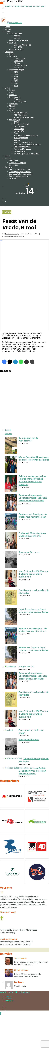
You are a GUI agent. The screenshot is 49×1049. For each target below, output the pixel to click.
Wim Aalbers (19, 67)
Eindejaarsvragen (16, 70)
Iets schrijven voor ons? (19, 169)
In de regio (13, 165)
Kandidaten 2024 (16, 49)
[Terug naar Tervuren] (11, 567)
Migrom (17, 140)
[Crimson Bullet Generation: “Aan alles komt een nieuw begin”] (16, 768)
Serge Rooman (20, 65)
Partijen (12, 42)
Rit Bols (17, 63)
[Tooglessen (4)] (10, 666)
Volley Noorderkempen (24, 117)
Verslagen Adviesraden (19, 40)
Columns (13, 56)
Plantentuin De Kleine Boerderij (27, 144)
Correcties (9, 1001)
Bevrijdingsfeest (20, 101)
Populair (8, 434)
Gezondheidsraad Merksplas (26, 135)
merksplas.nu (24, 992)
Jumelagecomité (21, 138)
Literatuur (13, 104)
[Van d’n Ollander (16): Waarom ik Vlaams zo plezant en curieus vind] (11, 586)
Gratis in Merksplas (17, 162)
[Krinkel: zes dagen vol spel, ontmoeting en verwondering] (11, 624)
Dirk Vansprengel (21, 970)
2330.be (17, 122)
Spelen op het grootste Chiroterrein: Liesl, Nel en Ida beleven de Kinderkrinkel (33, 498)
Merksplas (13, 160)
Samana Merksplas (22, 147)
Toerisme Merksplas (22, 149)
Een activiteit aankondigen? (20, 174)
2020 (16, 83)
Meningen (9, 52)
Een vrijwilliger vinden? (19, 176)
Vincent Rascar (20, 958)
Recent (8, 430)
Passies (12, 108)
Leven (7, 88)
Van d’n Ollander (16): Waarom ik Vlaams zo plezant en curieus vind (33, 574)
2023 (16, 76)
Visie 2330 (18, 47)
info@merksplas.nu (8, 939)
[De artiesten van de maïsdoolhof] (11, 453)
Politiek (8, 31)
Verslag (17, 38)
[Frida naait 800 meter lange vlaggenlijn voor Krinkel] (11, 548)
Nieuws (8, 29)
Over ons (9, 167)
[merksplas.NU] (11, 23)
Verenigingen (14, 119)
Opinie (11, 54)
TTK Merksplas (20, 115)
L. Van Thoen (19, 58)
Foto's (6, 212)
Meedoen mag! (8, 912)
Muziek (12, 106)
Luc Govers (18, 982)
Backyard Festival (21, 124)
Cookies (8, 998)
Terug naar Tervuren (29, 552)
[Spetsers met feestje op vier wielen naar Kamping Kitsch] (11, 529)
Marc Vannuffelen (11, 234)
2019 (16, 85)
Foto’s (7, 156)
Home (7, 27)
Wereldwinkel (19, 151)
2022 (16, 79)
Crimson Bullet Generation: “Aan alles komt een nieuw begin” (32, 771)
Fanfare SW (19, 131)
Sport (11, 110)
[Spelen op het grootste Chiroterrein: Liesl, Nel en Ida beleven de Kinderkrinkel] (11, 510)
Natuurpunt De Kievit (23, 142)
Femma (17, 133)
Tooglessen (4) (26, 666)
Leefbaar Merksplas (22, 45)
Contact (12, 178)
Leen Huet (18, 61)
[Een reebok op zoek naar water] (9, 730)
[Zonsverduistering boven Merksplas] (13, 758)
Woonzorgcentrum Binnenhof (27, 153)
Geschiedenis (14, 97)
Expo (11, 92)
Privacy (8, 996)
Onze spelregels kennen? (20, 172)
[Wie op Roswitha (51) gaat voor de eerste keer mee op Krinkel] (11, 472)
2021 (16, 81)
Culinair (12, 90)
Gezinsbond (19, 129)
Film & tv (13, 95)
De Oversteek (19, 126)
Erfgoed (17, 99)
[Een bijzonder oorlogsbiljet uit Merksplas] (11, 605)
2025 (16, 72)
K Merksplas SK (21, 113)
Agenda (17, 36)
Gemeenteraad (15, 33)
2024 (16, 74)
